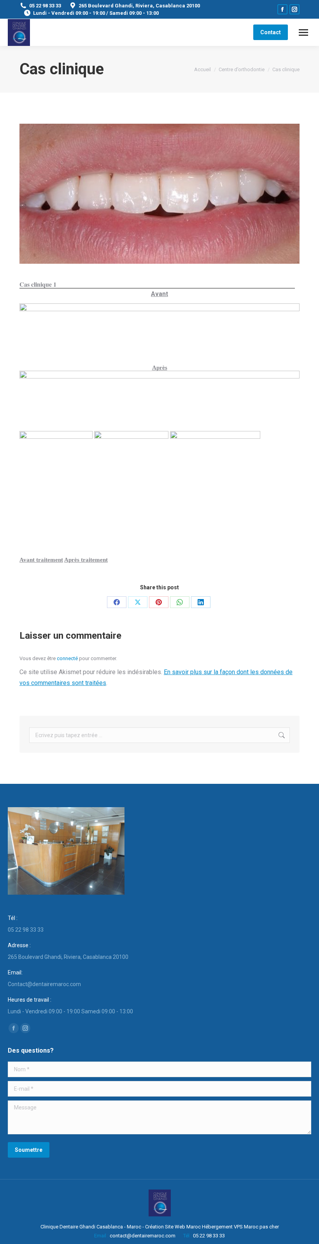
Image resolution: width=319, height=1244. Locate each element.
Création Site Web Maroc (173, 1227)
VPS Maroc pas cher (256, 1227)
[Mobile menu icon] (303, 32)
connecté (67, 658)
